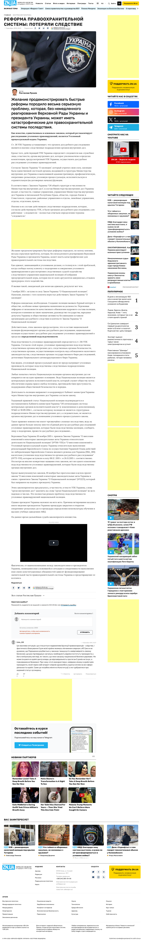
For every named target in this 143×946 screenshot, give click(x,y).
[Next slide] (137, 8)
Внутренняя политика (10, 901)
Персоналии (41, 914)
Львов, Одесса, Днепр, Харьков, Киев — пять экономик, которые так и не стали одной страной (120, 314)
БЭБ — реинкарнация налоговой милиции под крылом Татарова (119, 202)
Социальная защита (44, 901)
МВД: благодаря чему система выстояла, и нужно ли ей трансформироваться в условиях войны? (119, 227)
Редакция (38, 874)
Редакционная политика (44, 881)
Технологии (76, 904)
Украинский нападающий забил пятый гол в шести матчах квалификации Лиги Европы (122, 559)
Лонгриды (81, 3)
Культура (75, 914)
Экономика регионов (9, 917)
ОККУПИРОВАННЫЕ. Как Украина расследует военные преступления (119, 250)
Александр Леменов (13, 855)
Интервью (71, 3)
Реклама (38, 878)
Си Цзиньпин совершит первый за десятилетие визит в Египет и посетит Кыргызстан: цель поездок (120, 327)
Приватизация (7, 914)
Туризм (108, 911)
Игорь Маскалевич (116, 855)
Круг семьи (110, 908)
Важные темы (11, 8)
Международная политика (11, 904)
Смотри (112, 495)
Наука (74, 901)
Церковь (74, 911)
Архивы (38, 871)
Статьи (48, 3)
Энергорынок (7, 911)
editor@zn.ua (68, 889)
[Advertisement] (53, 234)
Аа (119, 3)
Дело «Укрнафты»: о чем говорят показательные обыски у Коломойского (119, 239)
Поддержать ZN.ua (130, 3)
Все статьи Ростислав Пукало (26, 595)
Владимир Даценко (47, 855)
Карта (37, 884)
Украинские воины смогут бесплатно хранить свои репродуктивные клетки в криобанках (119, 278)
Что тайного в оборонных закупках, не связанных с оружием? (119, 213)
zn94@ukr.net (60, 884)
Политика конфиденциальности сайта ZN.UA (125, 938)
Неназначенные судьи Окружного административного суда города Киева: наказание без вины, (118, 263)
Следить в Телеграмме (32, 745)
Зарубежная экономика (45, 904)
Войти (113, 3)
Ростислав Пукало (28, 93)
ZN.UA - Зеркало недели (123, 159)
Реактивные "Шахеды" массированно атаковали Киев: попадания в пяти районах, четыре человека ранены (119, 355)
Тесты (90, 3)
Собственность (111, 914)
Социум (109, 901)
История (109, 904)
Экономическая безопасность (48, 911)
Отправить (85, 632)
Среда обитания (77, 908)
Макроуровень (7, 908)
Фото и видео (58, 3)
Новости (39, 3)
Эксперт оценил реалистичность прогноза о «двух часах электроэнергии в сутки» (120, 340)
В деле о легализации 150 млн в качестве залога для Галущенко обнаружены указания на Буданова (119, 300)
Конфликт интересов (44, 908)
